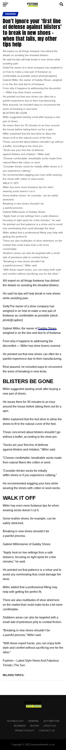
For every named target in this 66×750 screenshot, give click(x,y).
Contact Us (47, 730)
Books (34, 726)
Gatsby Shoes (47, 328)
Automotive (51, 721)
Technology (15, 721)
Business (20, 726)
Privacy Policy (24, 730)
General (33, 721)
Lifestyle (49, 726)
